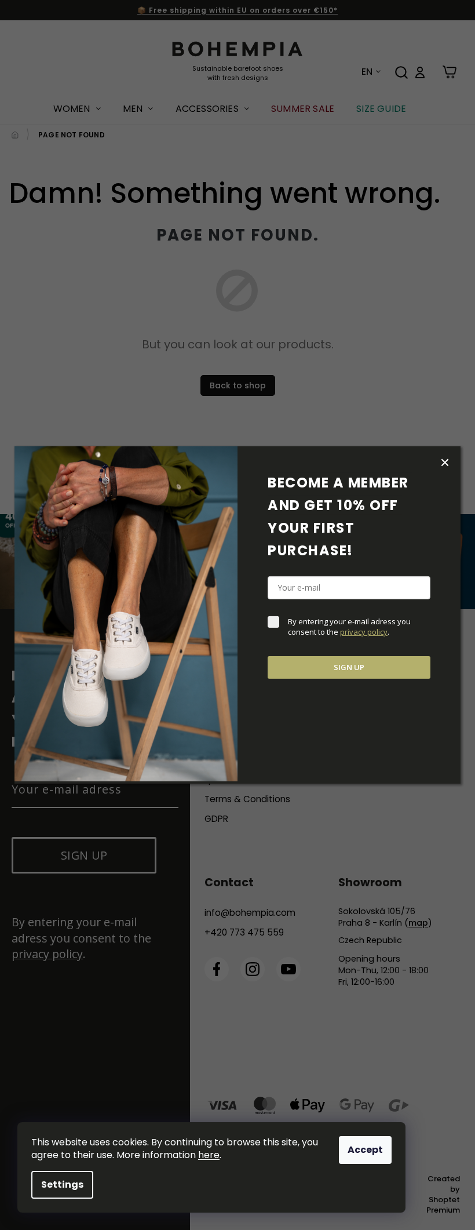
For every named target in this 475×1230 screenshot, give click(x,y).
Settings (62, 1184)
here (209, 1155)
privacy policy (364, 632)
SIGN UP (349, 667)
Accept (365, 1149)
